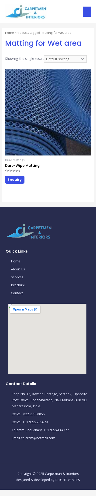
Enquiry (15, 179)
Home (9, 32)
